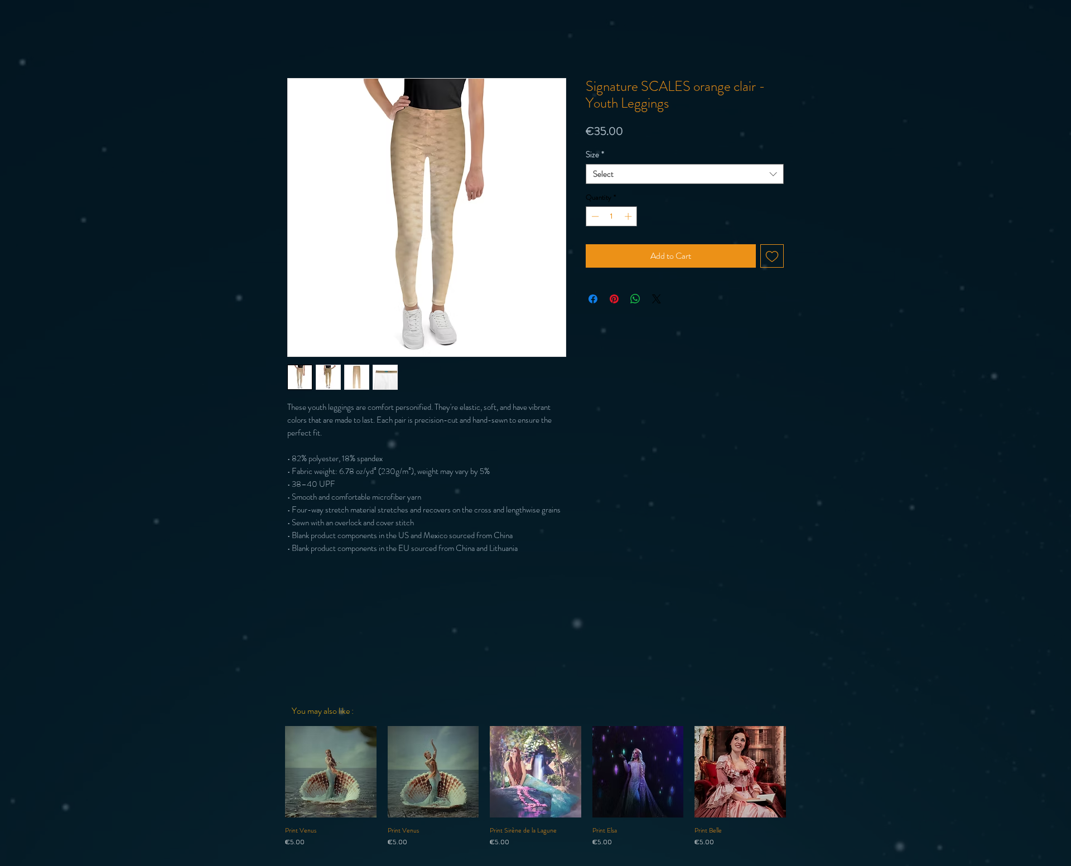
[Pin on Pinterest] (614, 299)
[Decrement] (594, 216)
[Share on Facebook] (593, 299)
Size (595, 154)
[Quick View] (331, 771)
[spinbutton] (612, 216)
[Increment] (629, 216)
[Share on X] (656, 299)
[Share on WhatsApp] (635, 299)
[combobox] (685, 174)
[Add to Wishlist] (772, 256)
